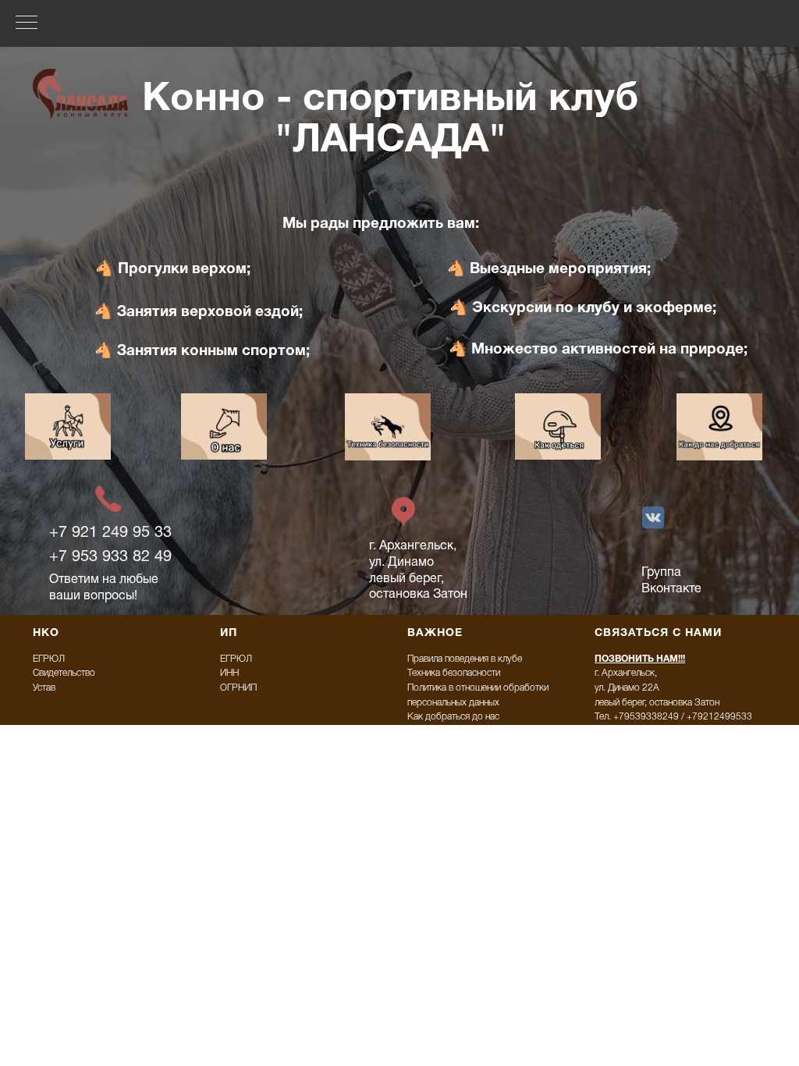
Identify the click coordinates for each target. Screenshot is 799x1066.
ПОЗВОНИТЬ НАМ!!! (640, 659)
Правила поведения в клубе (464, 659)
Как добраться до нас (453, 716)
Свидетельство (64, 673)
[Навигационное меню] (26, 23)
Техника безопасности (453, 673)
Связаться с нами (658, 633)
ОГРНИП (238, 688)
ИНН (229, 673)
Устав (44, 688)
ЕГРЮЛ (49, 659)
